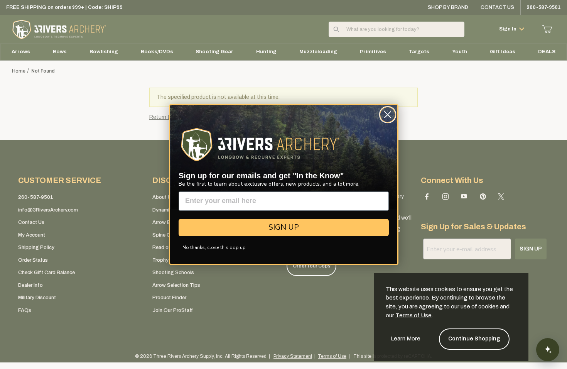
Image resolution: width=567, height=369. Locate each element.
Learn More (405, 338)
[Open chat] (547, 349)
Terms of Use (413, 315)
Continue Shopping (474, 339)
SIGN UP (283, 227)
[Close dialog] (387, 114)
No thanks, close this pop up (214, 247)
